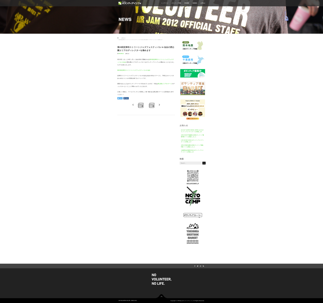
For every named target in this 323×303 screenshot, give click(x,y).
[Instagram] (200, 266)
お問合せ (203, 3)
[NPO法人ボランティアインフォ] (130, 2)
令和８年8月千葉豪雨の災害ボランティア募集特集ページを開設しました (192, 135)
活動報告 (194, 3)
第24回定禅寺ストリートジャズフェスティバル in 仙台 (133, 70)
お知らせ (127, 53)
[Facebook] (194, 266)
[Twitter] (197, 266)
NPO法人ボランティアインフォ (185, 300)
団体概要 (186, 3)
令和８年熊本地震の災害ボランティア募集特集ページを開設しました (192, 145)
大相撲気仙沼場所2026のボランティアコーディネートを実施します (192, 151)
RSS (203, 266)
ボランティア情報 (176, 3)
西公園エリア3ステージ (165, 83)
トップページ (164, 3)
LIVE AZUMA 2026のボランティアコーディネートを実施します (192, 140)
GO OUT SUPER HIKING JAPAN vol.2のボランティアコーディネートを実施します (192, 130)
